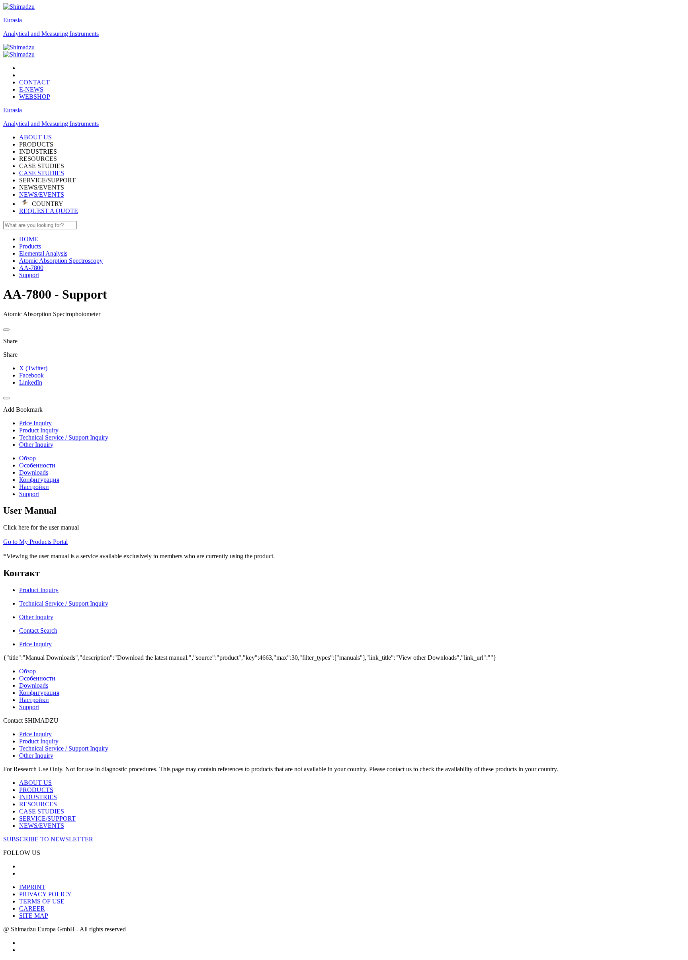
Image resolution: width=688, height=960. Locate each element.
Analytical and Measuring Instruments (51, 33)
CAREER (32, 908)
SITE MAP (33, 915)
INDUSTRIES (38, 797)
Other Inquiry (36, 755)
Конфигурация (39, 479)
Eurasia (12, 20)
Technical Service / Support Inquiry (63, 748)
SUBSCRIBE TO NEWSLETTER (48, 839)
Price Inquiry (35, 734)
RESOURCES (38, 804)
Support (29, 494)
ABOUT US (35, 782)
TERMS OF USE (41, 901)
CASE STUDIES (41, 173)
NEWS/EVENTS (41, 194)
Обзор (27, 458)
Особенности (37, 465)
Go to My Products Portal (35, 541)
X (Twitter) (33, 368)
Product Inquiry (39, 741)
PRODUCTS (36, 789)
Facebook (31, 375)
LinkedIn (30, 382)
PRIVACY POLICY (45, 894)
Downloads (33, 472)
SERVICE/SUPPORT (47, 818)
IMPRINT (32, 887)
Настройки (34, 486)
